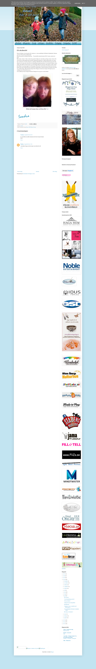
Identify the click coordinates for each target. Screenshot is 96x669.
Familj (34, 43)
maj (65, 593)
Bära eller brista (66, 630)
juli (65, 590)
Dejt (64, 633)
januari (65, 617)
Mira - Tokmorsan (66, 640)
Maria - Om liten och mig (68, 629)
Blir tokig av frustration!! (68, 611)
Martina (22, 144)
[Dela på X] (33, 124)
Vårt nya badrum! (67, 600)
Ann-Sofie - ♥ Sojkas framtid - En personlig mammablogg (69, 636)
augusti (65, 588)
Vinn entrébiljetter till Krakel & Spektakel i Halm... (71, 609)
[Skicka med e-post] (30, 124)
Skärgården (26, 43)
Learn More (77, 3)
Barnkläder (49, 43)
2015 (64, 577)
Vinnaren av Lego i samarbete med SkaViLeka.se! (70, 606)
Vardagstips (67, 43)
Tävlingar (41, 43)
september (66, 586)
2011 (64, 623)
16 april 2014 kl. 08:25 (28, 134)
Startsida (18, 43)
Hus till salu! (66, 597)
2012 (64, 621)
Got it (83, 3)
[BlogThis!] (31, 124)
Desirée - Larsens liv (67, 632)
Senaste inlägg (19, 171)
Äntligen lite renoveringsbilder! (69, 602)
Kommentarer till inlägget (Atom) (29, 173)
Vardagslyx (58, 43)
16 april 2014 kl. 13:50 (28, 144)
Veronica (22, 134)
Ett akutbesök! (66, 604)
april (65, 595)
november (66, 582)
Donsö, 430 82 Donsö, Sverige (31, 127)
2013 (64, 620)
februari (65, 615)
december (66, 581)
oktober (65, 584)
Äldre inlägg (55, 171)
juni (65, 592)
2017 (64, 573)
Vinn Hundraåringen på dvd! (69, 599)
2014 (64, 579)
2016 (64, 575)
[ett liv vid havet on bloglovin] (68, 171)
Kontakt (74, 43)
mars (65, 614)
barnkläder (64, 568)
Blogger (52, 651)
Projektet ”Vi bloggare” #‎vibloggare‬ (69, 638)
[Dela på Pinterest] (36, 124)
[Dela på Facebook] (34, 124)
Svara (21, 139)
